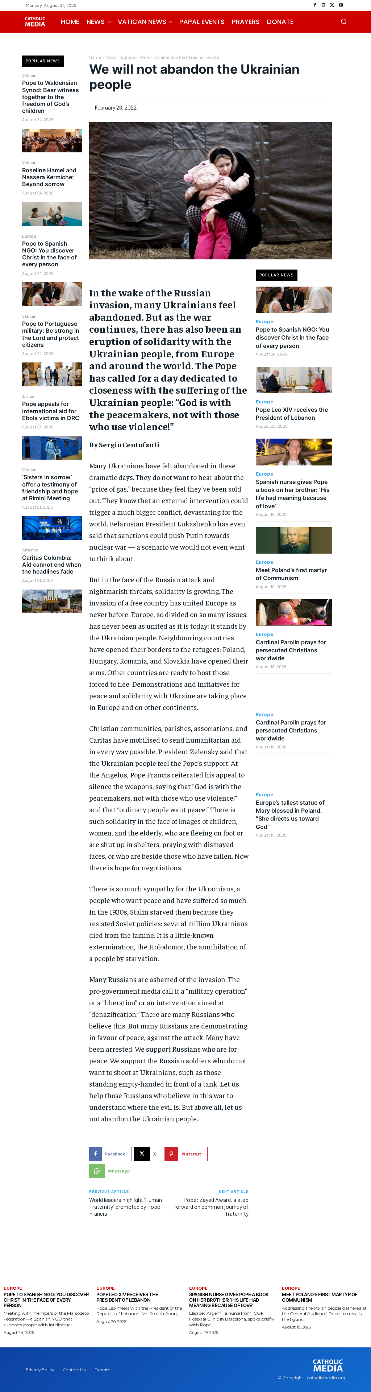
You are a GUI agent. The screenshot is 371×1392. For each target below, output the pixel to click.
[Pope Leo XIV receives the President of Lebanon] (294, 380)
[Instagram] (323, 5)
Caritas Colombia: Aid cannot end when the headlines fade (51, 564)
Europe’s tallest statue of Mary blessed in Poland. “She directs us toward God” (290, 814)
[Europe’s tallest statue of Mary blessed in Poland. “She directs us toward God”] (294, 772)
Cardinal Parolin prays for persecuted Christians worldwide (291, 650)
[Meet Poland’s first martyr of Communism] (294, 540)
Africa (28, 396)
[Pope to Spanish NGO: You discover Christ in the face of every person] (52, 294)
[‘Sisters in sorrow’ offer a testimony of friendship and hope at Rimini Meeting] (52, 528)
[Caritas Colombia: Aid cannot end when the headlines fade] (52, 601)
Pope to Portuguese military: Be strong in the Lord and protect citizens (50, 334)
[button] (344, 21)
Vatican (29, 75)
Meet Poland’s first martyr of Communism (291, 574)
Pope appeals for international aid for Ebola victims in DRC (50, 410)
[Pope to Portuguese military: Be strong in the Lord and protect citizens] (52, 374)
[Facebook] (314, 5)
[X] (332, 5)
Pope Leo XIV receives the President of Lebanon (292, 413)
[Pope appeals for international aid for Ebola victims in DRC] (52, 448)
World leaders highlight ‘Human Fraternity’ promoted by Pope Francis (125, 1206)
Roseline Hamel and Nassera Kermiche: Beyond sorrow (49, 177)
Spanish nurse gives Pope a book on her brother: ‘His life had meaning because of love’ (293, 494)
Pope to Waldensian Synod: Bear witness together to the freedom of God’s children (50, 96)
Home (95, 56)
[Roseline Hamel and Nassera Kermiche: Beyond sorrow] (52, 214)
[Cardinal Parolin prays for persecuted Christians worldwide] (294, 612)
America (30, 549)
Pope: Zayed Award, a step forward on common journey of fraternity (211, 1206)
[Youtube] (341, 5)
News (110, 56)
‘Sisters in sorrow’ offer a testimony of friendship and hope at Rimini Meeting (50, 487)
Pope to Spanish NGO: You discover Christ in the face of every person (49, 254)
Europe (29, 235)
